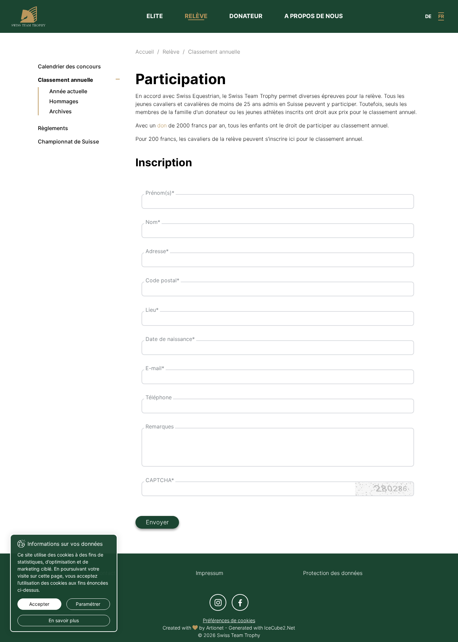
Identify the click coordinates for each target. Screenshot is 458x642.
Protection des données (332, 573)
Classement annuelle (65, 79)
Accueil (144, 51)
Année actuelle (68, 91)
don (162, 125)
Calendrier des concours (69, 66)
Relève (196, 15)
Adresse (157, 251)
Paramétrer (88, 604)
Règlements (53, 128)
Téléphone (159, 397)
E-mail (155, 368)
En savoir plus (64, 620)
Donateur (246, 15)
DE (428, 16)
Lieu (152, 309)
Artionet (215, 628)
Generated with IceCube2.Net (262, 628)
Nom (153, 222)
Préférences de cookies (229, 620)
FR (441, 16)
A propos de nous (313, 15)
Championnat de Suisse (68, 141)
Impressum (209, 573)
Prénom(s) (160, 192)
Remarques (160, 426)
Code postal (162, 280)
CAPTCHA (160, 480)
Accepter (39, 604)
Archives (60, 111)
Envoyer (157, 522)
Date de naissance (170, 339)
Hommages (63, 101)
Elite (155, 15)
